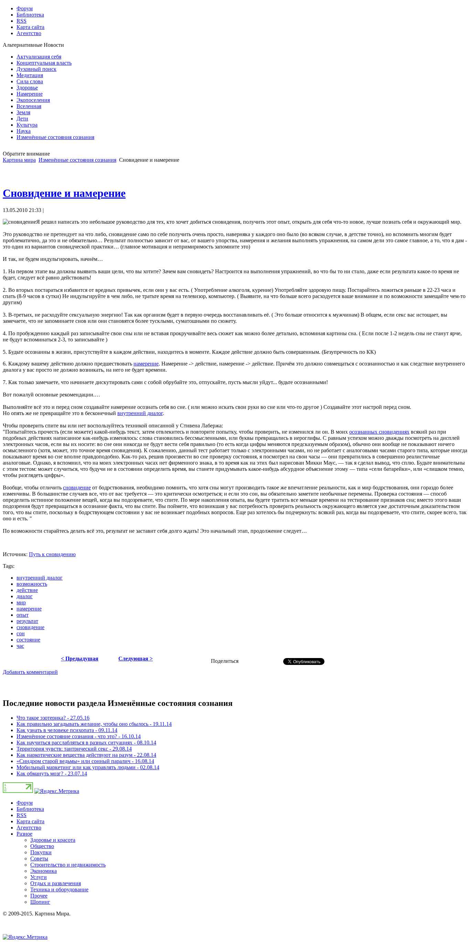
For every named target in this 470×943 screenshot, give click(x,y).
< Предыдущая (79, 658)
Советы (39, 858)
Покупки (41, 852)
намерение (146, 364)
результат (27, 621)
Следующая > (135, 658)
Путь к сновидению (52, 554)
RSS (21, 815)
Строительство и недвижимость (68, 865)
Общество (42, 846)
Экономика (43, 871)
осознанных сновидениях (379, 432)
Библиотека (30, 809)
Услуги (38, 877)
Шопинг (40, 902)
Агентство (29, 827)
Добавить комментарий (30, 672)
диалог (25, 596)
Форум (25, 803)
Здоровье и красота (52, 840)
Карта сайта (30, 821)
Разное (24, 834)
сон (21, 633)
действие (27, 590)
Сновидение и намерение (64, 193)
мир (21, 602)
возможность (32, 584)
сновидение (77, 487)
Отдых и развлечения (55, 883)
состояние (28, 640)
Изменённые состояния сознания (77, 160)
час (20, 646)
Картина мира (19, 160)
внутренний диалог (140, 413)
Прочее (38, 896)
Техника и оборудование (59, 889)
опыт (23, 615)
